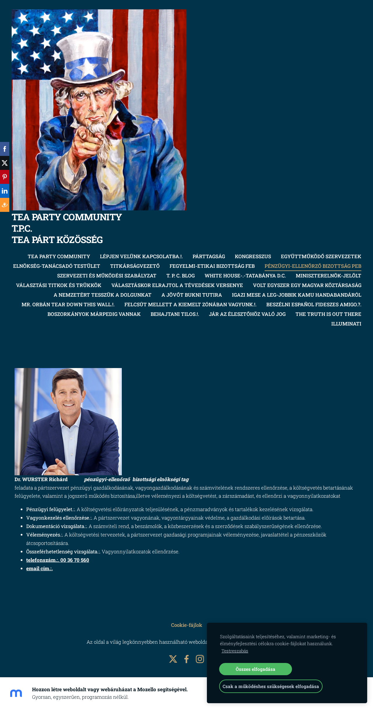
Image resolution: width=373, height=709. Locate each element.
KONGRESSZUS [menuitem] (253, 256)
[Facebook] (186, 659)
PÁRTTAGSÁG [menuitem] (209, 256)
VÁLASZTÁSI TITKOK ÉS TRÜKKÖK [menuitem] (58, 285)
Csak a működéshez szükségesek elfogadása (271, 686)
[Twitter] (173, 659)
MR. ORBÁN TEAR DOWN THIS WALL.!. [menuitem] (68, 304)
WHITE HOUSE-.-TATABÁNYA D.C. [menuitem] (245, 275)
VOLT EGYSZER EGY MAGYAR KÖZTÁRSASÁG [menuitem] (307, 285)
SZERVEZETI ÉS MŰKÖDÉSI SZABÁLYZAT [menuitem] (106, 275)
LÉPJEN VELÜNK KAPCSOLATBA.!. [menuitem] (141, 256)
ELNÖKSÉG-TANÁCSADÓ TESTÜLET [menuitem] (56, 266)
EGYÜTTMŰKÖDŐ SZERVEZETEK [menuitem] (321, 256)
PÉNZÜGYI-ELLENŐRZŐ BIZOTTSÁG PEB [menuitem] (313, 266)
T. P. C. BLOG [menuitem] (180, 275)
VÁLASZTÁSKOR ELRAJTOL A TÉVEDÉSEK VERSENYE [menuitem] (177, 285)
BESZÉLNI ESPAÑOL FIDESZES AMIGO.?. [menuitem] (313, 304)
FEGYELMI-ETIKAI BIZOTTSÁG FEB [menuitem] (212, 266)
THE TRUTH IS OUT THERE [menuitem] (328, 314)
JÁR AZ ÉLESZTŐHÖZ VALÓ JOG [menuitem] (247, 314)
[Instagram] (200, 659)
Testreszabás (234, 651)
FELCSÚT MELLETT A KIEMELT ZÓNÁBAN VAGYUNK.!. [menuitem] (190, 304)
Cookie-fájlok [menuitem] (186, 625)
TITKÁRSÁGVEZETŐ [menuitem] (135, 266)
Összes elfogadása (255, 669)
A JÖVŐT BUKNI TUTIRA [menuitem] (191, 294)
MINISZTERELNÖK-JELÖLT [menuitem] (328, 275)
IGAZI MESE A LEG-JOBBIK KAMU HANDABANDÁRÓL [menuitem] (296, 294)
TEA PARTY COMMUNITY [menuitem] (59, 256)
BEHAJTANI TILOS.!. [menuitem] (175, 314)
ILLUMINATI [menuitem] (346, 323)
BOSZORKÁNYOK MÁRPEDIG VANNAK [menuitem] (94, 314)
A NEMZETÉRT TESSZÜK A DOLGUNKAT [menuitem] (103, 294)
